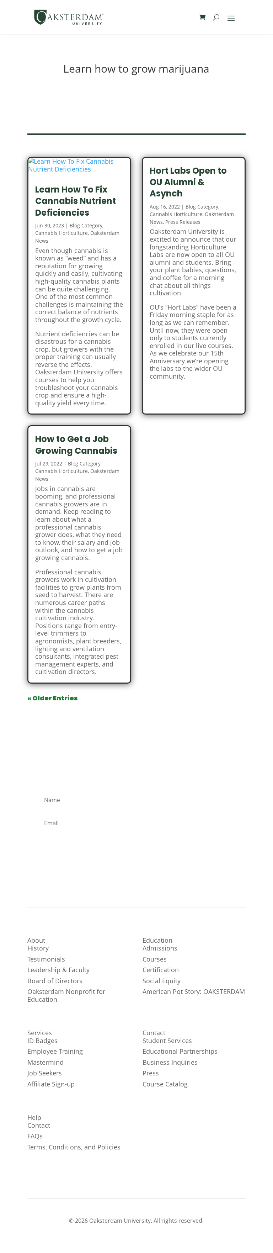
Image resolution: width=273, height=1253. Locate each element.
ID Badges (42, 1040)
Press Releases (182, 222)
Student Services (167, 1040)
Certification (161, 969)
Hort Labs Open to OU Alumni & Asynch (188, 182)
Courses (155, 959)
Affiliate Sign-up (51, 1084)
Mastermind (45, 1062)
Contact (38, 1125)
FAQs (35, 1136)
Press (151, 1073)
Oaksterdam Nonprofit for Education (66, 995)
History (38, 948)
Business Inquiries (170, 1062)
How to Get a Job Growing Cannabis (76, 444)
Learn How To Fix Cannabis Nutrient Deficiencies (75, 201)
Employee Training (55, 1051)
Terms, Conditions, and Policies (74, 1147)
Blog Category (86, 225)
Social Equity (162, 980)
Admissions (160, 948)
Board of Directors (54, 980)
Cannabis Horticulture (61, 233)
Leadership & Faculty (58, 969)
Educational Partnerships (180, 1051)
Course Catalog (165, 1084)
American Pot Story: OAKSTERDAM (194, 991)
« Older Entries (52, 698)
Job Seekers (44, 1073)
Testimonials (46, 959)
